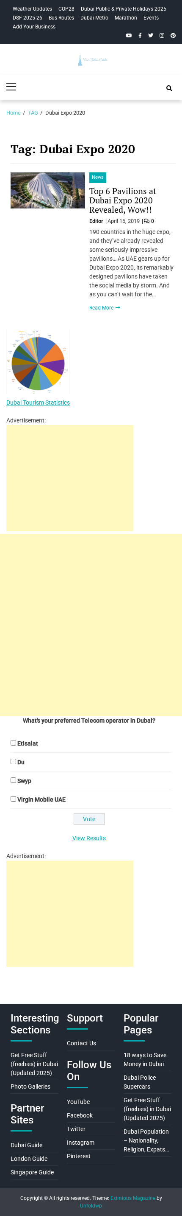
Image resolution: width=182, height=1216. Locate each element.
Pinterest (79, 1156)
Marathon (126, 18)
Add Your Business (34, 27)
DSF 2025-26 (27, 18)
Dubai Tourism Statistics (38, 402)
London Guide (29, 1158)
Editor (97, 221)
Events (151, 18)
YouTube (78, 1101)
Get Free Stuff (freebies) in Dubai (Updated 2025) (34, 1064)
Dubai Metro (94, 18)
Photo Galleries (30, 1086)
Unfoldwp (91, 1206)
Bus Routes (61, 18)
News (98, 177)
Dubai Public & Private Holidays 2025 (123, 9)
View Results (89, 838)
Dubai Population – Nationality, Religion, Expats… (146, 1140)
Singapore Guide (32, 1172)
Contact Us (81, 1043)
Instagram (80, 1142)
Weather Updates (32, 9)
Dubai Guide (26, 1145)
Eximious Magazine (132, 1198)
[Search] (169, 88)
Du (21, 762)
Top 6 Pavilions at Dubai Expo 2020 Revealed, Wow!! (122, 200)
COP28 (66, 9)
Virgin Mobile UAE (41, 799)
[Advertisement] (69, 478)
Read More (102, 308)
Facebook (80, 1115)
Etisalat (27, 743)
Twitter (76, 1129)
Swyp (24, 780)
